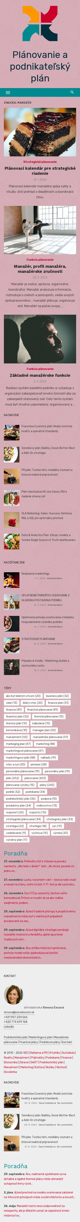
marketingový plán (20, 757)
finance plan (58, 703)
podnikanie (35, 792)
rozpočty (37, 812)
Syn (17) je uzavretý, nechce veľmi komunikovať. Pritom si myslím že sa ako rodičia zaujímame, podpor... (35, 898)
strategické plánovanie (23, 819)
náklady (48, 757)
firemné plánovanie (48, 716)
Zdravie (24, 1062)
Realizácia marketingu (36, 573)
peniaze (39, 764)
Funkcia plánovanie (40, 259)
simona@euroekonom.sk (19, 1012)
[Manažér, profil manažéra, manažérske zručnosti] (40, 230)
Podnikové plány (50, 1042)
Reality (8, 1057)
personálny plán (57, 771)
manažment (17, 737)
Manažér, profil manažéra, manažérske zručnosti (40, 269)
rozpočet (15, 812)
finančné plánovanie (42, 709)
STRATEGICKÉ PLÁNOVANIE (38, 639)
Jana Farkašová (47, 1103)
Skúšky (50, 1067)
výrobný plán (16, 840)
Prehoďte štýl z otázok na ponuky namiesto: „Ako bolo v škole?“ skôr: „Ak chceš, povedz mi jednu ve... (39, 866)
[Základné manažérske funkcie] (40, 339)
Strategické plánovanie (40, 162)
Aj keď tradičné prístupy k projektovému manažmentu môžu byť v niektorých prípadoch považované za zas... (40, 916)
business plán (57, 696)
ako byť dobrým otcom (23, 696)
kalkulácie (41, 723)
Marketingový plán (40, 1037)
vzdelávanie (16, 833)
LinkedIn (9, 1026)
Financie (66, 1057)
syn (57, 826)
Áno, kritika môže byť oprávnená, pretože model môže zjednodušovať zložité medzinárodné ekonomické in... (35, 952)
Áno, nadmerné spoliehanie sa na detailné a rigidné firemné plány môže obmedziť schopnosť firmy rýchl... (35, 1178)
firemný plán (16, 723)
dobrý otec (33, 703)
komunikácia (16, 730)
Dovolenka (10, 1072)
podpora (49, 798)
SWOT (34, 1062)
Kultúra (39, 1067)
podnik (13, 792)
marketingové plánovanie (24, 750)
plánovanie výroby (20, 785)
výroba (60, 833)
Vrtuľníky (54, 1052)
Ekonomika (10, 1062)
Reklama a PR (38, 1052)
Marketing (27, 1067)
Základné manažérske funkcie (40, 375)
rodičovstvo (47, 805)
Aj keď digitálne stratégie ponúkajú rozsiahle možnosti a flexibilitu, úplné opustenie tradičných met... (36, 934)
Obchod (61, 1067)
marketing (45, 744)
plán (12, 778)
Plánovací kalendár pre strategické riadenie (40, 171)
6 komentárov (54, 578)
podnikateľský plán (21, 798)
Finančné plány (28, 1042)
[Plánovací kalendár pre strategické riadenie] (40, 132)
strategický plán (59, 819)
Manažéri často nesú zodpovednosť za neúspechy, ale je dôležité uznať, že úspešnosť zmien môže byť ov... (36, 1210)
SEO (25, 1052)
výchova (39, 833)
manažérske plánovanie (50, 737)
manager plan (44, 730)
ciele (11, 703)
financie (14, 709)
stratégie (38, 826)
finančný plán (17, 716)
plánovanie (35, 778)
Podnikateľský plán (16, 1037)
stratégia (15, 826)
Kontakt (67, 1042)
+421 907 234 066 (16, 1017)
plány (47, 785)
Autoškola (68, 1052)
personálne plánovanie (22, 771)
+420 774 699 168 (15, 1022)
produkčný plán (18, 805)
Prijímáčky (37, 1057)
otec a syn (15, 764)
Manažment (22, 1057)
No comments (64, 1103)
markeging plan (18, 744)
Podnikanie (53, 1057)
